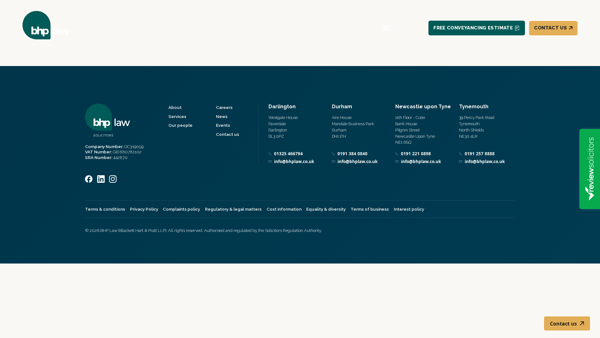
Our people (274, 28)
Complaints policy (181, 209)
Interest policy (409, 209)
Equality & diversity (326, 209)
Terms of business (370, 209)
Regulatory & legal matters (233, 209)
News (338, 28)
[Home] (45, 28)
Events (365, 28)
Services (231, 28)
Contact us (550, 28)
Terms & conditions (105, 209)
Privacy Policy (144, 209)
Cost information (284, 209)
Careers (310, 28)
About (196, 28)
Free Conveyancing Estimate (473, 28)
